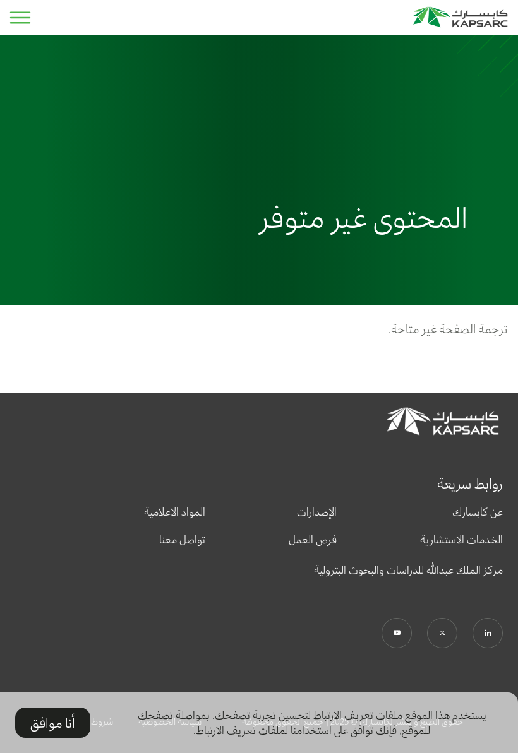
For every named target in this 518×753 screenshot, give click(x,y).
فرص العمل (313, 539)
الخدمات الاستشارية (461, 539)
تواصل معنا (182, 539)
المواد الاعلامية (174, 511)
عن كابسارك (477, 511)
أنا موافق (52, 723)
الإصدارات (317, 511)
